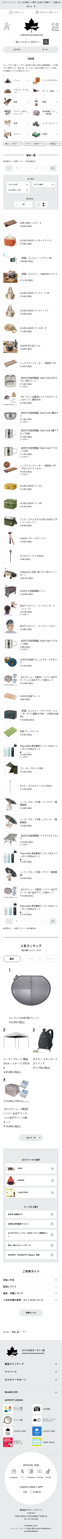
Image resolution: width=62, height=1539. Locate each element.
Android (37, 1491)
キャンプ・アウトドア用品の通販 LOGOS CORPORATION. (31, 1529)
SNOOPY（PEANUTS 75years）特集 (23, 1255)
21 (45, 168)
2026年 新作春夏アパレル (18, 1224)
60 (29, 204)
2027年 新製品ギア (15, 1214)
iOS (25, 1491)
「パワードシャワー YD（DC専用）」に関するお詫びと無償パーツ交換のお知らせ (31, 4)
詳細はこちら (31, 1312)
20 (41, 168)
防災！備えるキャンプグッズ (19, 1245)
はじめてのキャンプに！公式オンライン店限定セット (28, 1235)
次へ (53, 168)
